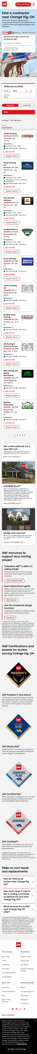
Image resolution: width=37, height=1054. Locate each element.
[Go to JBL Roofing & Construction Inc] (27, 347)
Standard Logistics (27, 991)
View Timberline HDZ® (14, 581)
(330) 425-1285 (9, 152)
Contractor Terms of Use (24, 637)
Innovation (6, 969)
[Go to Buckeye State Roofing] (27, 317)
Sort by (4, 125)
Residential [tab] (6, 32)
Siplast (23, 987)
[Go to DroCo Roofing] (27, 261)
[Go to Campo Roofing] (27, 136)
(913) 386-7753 (9, 423)
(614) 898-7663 (9, 187)
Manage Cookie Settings (17, 1049)
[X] (16, 1009)
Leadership (6, 965)
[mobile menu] (34, 4)
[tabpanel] (18, 43)
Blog (3, 995)
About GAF (5, 956)
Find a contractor (23, 4)
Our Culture (24, 965)
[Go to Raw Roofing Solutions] (27, 201)
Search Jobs (25, 961)
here (13, 857)
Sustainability (6, 977)
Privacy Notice (22, 1044)
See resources (12, 600)
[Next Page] (24, 435)
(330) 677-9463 (9, 360)
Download (10, 618)
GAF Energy (24, 995)
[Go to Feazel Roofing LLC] (27, 165)
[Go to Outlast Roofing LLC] (27, 288)
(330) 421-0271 (9, 333)
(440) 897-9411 (9, 219)
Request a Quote (12, 156)
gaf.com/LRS (22, 857)
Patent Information (8, 991)
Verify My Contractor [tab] (28, 32)
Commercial (27, 105)
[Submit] (31, 89)
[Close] (35, 1020)
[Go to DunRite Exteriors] (27, 232)
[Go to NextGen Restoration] (27, 405)
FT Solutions (25, 1004)
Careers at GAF (26, 956)
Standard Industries (9, 973)
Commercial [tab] (17, 32)
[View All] (13, 144)
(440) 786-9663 (9, 248)
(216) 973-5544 (9, 304)
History (4, 961)
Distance (7, 95)
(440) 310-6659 (9, 391)
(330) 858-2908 (9, 275)
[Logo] (4, 6)
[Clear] (26, 89)
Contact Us (6, 987)
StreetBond (24, 1000)
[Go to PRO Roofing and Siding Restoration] (27, 374)
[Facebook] (12, 1009)
